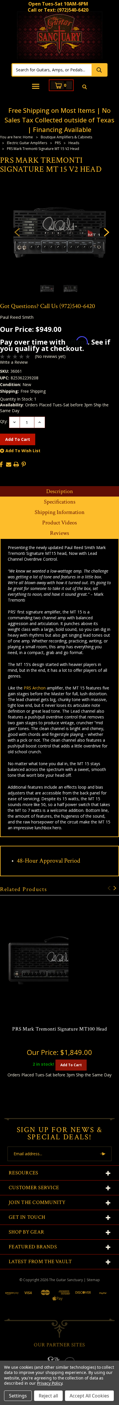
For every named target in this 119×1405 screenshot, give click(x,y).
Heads (73, 142)
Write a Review (14, 362)
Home (28, 137)
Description (59, 491)
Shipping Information (60, 512)
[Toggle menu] (36, 87)
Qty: (4, 421)
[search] (84, 87)
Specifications (59, 502)
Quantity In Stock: (18, 399)
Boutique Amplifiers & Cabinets (66, 137)
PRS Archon (35, 688)
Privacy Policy (49, 1383)
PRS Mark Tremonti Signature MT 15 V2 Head (43, 148)
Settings (18, 1396)
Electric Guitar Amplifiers (27, 142)
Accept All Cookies (89, 1396)
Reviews (59, 533)
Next (104, 232)
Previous (14, 232)
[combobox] (52, 70)
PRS (58, 142)
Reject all (48, 1396)
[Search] (99, 70)
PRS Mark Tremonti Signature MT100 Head (59, 1029)
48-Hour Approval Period (48, 861)
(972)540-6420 (72, 10)
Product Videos (59, 522)
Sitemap (93, 1279)
